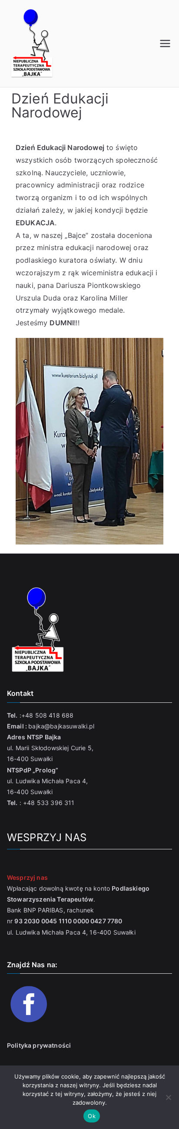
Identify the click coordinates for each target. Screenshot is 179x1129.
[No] (168, 1097)
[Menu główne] (165, 43)
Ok (92, 1115)
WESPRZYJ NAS (46, 837)
